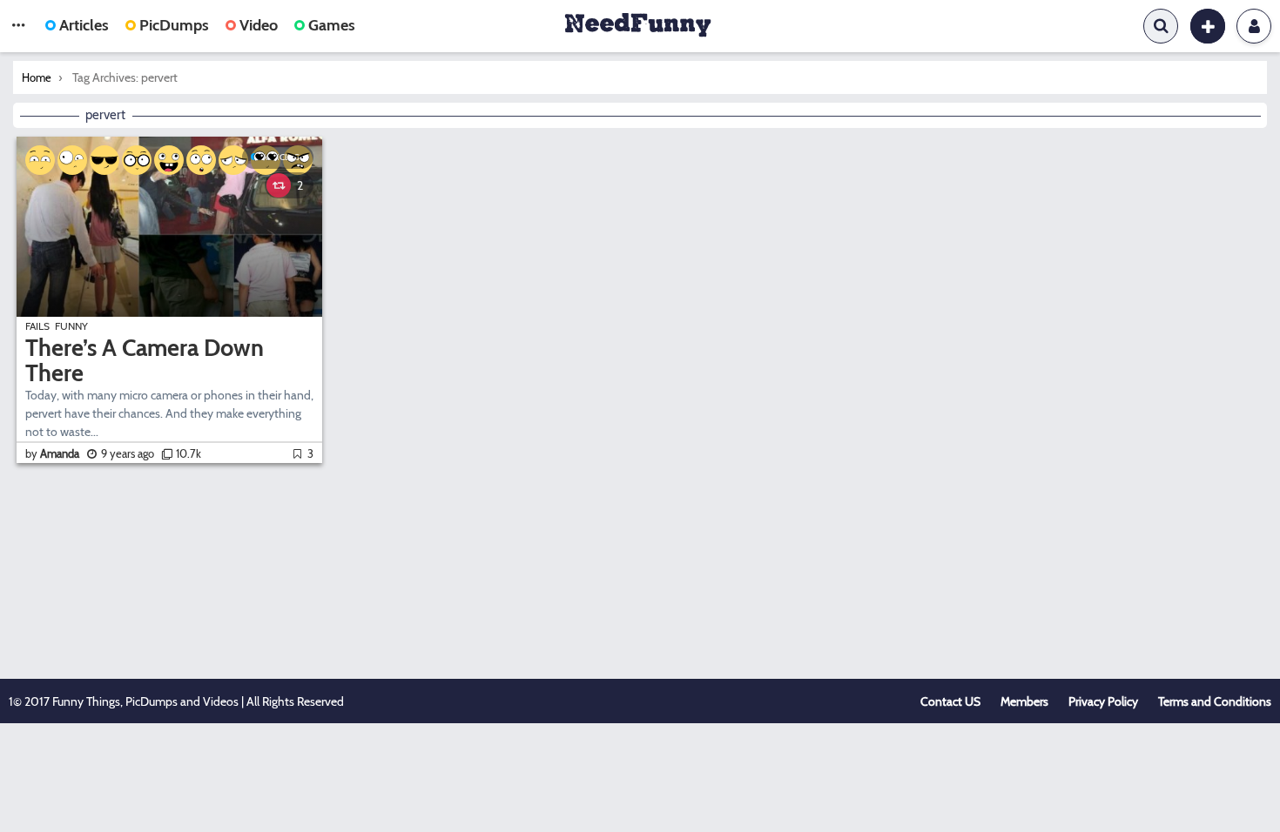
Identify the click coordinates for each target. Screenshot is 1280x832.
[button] (18, 26)
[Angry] (298, 160)
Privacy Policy (1103, 701)
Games (331, 25)
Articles (84, 25)
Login (1253, 26)
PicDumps (174, 25)
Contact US (950, 701)
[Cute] (40, 160)
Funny (71, 325)
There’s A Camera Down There (144, 360)
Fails (37, 325)
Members (1024, 701)
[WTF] (72, 160)
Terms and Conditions (1214, 701)
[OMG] (201, 160)
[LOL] (169, 160)
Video (258, 25)
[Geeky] (137, 160)
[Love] (265, 160)
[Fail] (233, 160)
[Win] (104, 160)
